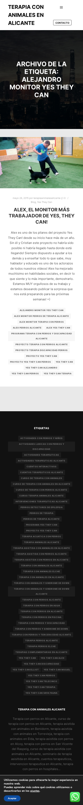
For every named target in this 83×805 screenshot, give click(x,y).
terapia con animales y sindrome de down (41, 583)
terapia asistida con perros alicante (41, 554)
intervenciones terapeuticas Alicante (41, 501)
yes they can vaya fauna (41, 693)
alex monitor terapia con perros (41, 322)
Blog (33, 202)
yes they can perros (25, 373)
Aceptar (12, 798)
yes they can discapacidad (41, 664)
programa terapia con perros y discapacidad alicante (41, 336)
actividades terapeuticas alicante (41, 460)
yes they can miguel (57, 669)
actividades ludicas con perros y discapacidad (41, 446)
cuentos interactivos (42, 466)
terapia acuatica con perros (41, 536)
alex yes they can (58, 327)
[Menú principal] (61, 7)
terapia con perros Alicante (41, 599)
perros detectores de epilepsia (42, 507)
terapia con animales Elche (41, 571)
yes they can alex (52, 658)
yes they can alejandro (41, 367)
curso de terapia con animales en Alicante (41, 484)
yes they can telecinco (41, 681)
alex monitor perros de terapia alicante (41, 316)
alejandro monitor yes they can (41, 310)
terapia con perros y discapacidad (41, 623)
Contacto (62, 22)
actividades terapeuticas (41, 455)
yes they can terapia (58, 373)
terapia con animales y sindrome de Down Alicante (41, 591)
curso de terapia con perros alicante (41, 490)
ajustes (34, 791)
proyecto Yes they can (41, 356)
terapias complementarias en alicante (41, 652)
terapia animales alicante (41, 542)
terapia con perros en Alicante (42, 611)
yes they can (64, 362)
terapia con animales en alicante (41, 577)
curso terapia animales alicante (41, 495)
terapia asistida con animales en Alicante (41, 548)
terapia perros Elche (41, 646)
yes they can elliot (26, 669)
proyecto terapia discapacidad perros (42, 350)
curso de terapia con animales (41, 478)
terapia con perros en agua (41, 605)
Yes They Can (44, 202)
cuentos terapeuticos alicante (41, 472)
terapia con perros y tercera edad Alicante (41, 634)
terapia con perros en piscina (41, 617)
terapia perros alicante (41, 640)
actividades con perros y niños (41, 438)
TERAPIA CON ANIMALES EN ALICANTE (26, 15)
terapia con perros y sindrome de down (41, 629)
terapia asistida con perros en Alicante (41, 559)
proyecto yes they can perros (30, 362)
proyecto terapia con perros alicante (42, 344)
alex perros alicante (27, 327)
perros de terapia (41, 513)
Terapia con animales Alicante (41, 565)
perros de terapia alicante (41, 519)
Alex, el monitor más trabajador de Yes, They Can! (42, 216)
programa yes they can (41, 525)
